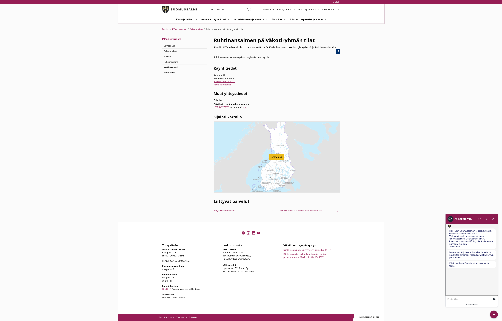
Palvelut (298, 9)
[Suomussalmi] (179, 9)
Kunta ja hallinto (185, 19)
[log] (472, 260)
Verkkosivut (169, 72)
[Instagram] (248, 233)
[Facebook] (243, 233)
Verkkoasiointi (171, 67)
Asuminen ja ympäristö (213, 19)
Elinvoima (277, 19)
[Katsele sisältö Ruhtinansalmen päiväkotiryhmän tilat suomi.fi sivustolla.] (338, 51)
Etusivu (165, 29)
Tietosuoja (181, 317)
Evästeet (193, 317)
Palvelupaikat (196, 29)
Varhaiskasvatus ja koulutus (249, 19)
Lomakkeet (169, 45)
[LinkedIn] (253, 233)
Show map (277, 156)
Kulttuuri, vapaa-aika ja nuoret (306, 19)
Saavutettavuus (166, 317)
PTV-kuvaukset (179, 29)
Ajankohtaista (312, 9)
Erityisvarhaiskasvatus (225, 210)
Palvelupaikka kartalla (224, 81)
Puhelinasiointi (171, 61)
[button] (494, 299)
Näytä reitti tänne (222, 84)
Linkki (165, 289)
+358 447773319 (221, 107)
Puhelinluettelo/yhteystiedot (277, 9)
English (336, 2)
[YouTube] (258, 233)
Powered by (472, 304)
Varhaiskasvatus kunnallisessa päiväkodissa (300, 210)
